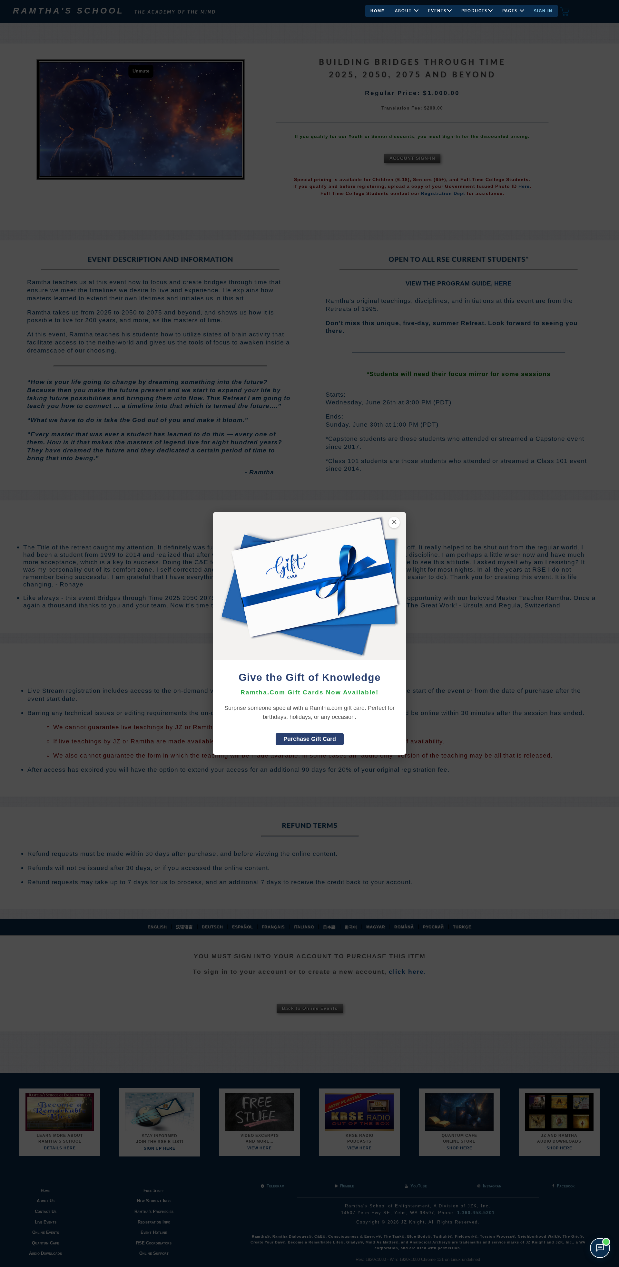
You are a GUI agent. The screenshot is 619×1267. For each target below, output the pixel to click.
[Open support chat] (600, 1248)
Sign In (543, 11)
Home (377, 11)
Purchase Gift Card (309, 739)
